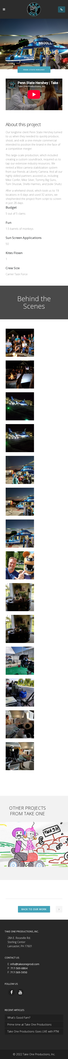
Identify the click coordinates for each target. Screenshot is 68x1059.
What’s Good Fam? (18, 1017)
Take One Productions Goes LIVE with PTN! (33, 1031)
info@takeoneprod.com (24, 964)
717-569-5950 (18, 972)
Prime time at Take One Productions (29, 1024)
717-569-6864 (18, 968)
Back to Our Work (34, 909)
